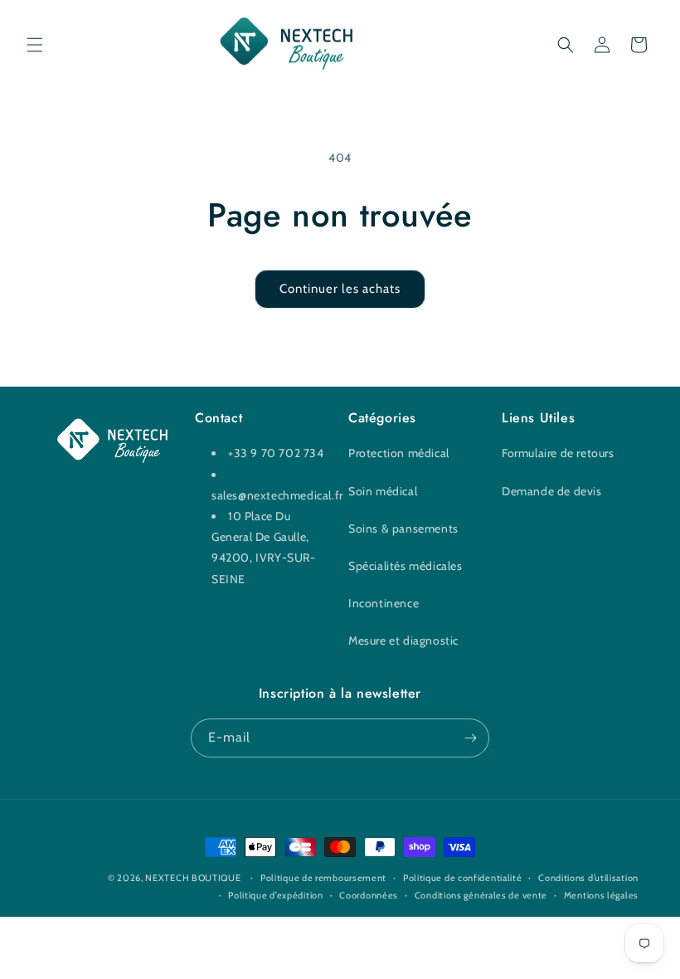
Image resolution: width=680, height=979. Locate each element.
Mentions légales (601, 895)
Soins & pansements (403, 528)
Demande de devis (552, 491)
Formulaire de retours (558, 453)
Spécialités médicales (405, 565)
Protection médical (398, 453)
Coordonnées (368, 895)
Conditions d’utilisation (588, 878)
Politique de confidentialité (462, 878)
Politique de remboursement (323, 878)
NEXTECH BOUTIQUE (192, 878)
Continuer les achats (340, 288)
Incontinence (383, 603)
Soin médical (382, 491)
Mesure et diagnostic (403, 640)
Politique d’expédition (275, 895)
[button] (35, 45)
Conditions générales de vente (481, 895)
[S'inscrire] (470, 737)
